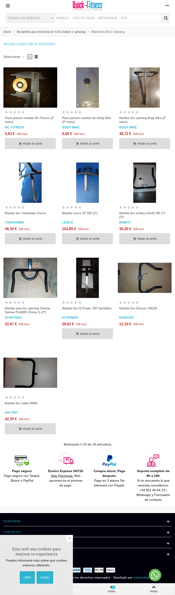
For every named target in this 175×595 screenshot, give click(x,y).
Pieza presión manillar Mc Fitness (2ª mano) (29, 120)
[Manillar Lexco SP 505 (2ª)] (87, 183)
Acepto (45, 577)
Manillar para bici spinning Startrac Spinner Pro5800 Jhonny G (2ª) (27, 310)
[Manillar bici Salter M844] (30, 373)
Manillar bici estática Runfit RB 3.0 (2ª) (142, 215)
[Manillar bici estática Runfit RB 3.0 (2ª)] (145, 183)
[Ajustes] (167, 5)
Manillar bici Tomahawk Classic (25, 213)
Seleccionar (12, 56)
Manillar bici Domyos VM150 (138, 308)
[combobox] (30, 18)
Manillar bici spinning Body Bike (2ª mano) (142, 120)
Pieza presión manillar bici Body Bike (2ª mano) (86, 120)
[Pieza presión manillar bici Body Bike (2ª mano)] (87, 87)
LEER (27, 577)
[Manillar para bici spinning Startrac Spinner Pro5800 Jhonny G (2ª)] (30, 278)
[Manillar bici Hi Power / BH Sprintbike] (87, 278)
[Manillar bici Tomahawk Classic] (30, 183)
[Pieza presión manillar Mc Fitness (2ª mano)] (30, 87)
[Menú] (7, 5)
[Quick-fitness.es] (87, 5)
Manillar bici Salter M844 (21, 403)
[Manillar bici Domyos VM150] (145, 278)
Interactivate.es (145, 577)
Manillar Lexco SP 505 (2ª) (79, 213)
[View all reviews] (30, 113)
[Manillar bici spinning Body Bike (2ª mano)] (145, 87)
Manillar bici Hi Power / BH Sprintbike (86, 308)
